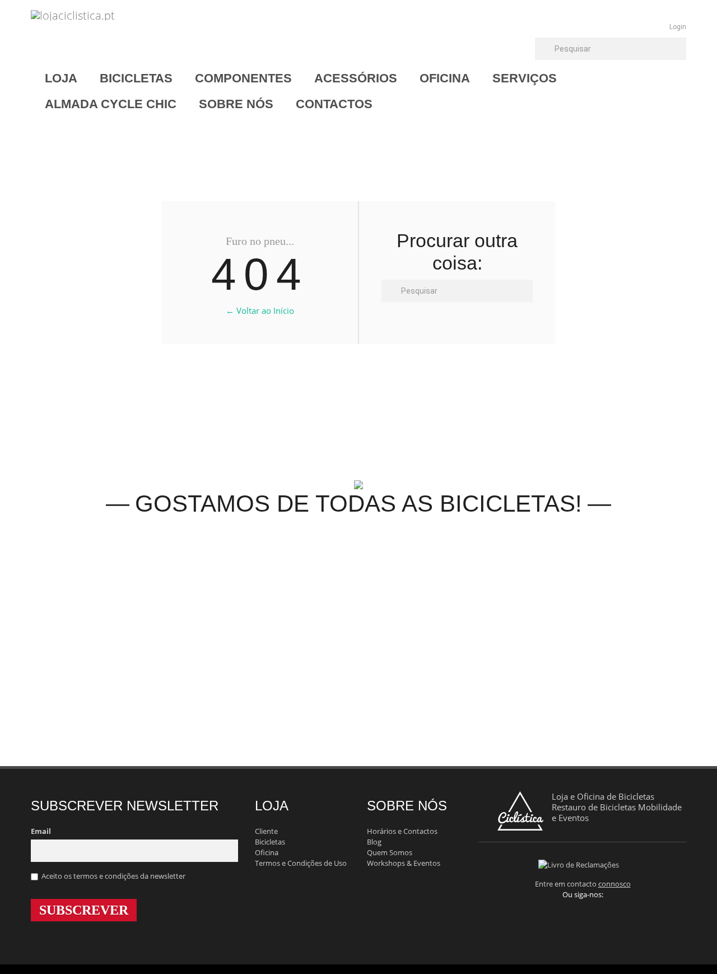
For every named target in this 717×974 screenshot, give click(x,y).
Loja (61, 78)
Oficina (445, 78)
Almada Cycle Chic (110, 104)
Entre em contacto (583, 884)
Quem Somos (389, 852)
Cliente (266, 831)
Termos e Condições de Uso (301, 863)
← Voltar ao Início (260, 310)
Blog (374, 842)
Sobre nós (236, 104)
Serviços (524, 78)
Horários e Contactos (402, 831)
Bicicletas (136, 78)
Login (677, 27)
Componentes (243, 78)
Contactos (334, 104)
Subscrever (83, 910)
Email (41, 831)
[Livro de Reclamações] (582, 864)
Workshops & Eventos (403, 863)
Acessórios (355, 78)
